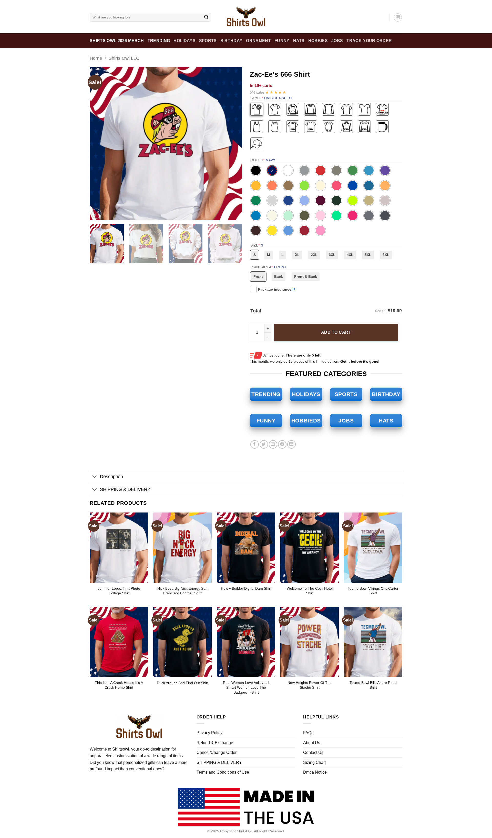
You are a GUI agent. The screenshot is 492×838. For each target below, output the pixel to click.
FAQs (308, 733)
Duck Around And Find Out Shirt (182, 683)
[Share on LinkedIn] (291, 444)
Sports (208, 40)
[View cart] (398, 17)
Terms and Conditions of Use (223, 772)
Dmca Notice (315, 772)
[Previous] (99, 143)
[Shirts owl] (246, 16)
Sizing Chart (314, 762)
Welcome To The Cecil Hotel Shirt (310, 590)
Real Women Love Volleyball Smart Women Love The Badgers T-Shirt (246, 687)
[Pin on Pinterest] (282, 444)
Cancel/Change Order (217, 752)
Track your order (369, 40)
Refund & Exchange (215, 743)
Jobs (337, 40)
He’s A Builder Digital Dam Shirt (246, 588)
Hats (299, 40)
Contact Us (313, 752)
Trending (159, 40)
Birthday (231, 40)
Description (111, 476)
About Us (311, 743)
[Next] (232, 143)
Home (96, 58)
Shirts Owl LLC (124, 58)
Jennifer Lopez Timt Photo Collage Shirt (119, 590)
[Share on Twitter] (264, 444)
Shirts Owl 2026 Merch (117, 40)
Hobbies (318, 40)
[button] (96, 214)
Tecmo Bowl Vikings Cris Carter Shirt (373, 590)
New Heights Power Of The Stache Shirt (310, 685)
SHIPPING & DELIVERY (125, 489)
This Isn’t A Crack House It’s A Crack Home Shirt (119, 685)
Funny (282, 40)
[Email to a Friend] (273, 444)
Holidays (184, 40)
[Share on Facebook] (254, 444)
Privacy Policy (209, 733)
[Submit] (206, 17)
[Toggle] (95, 477)
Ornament (258, 40)
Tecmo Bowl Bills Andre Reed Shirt (373, 685)
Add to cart (336, 332)
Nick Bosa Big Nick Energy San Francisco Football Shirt (182, 590)
